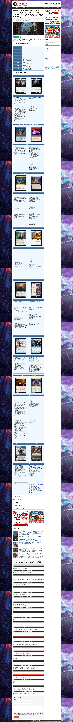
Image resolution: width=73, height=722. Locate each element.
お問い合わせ (47, 61)
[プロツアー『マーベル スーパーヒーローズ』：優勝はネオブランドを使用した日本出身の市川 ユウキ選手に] (15, 540)
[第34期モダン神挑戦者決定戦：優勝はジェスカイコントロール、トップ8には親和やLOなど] (15, 546)
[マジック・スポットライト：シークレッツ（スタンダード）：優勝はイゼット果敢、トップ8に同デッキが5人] (15, 557)
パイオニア (23, 20)
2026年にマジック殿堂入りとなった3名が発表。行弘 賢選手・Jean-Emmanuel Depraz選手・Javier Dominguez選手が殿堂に (52, 67)
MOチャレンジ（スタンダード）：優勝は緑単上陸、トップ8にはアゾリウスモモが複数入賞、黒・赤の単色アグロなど (31, 532)
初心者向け (44, 7)
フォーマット (39, 7)
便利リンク (58, 7)
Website (15, 702)
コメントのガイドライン (49, 60)
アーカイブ (46, 52)
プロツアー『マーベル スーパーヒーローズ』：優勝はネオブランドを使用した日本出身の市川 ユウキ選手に (31, 537)
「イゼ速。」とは (48, 59)
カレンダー (53, 7)
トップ (14, 7)
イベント (36, 19)
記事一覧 (17, 7)
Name (15, 699)
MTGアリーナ (28, 7)
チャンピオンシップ (18, 20)
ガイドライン (22, 713)
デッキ (34, 19)
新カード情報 (23, 7)
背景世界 (48, 7)
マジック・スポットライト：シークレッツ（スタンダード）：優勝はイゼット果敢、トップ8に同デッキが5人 (30, 554)
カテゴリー (46, 47)
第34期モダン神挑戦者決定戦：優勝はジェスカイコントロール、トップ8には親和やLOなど (31, 543)
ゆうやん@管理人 (26, 19)
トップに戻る (47, 57)
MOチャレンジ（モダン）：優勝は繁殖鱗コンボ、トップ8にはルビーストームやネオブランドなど (31, 548)
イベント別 (34, 7)
